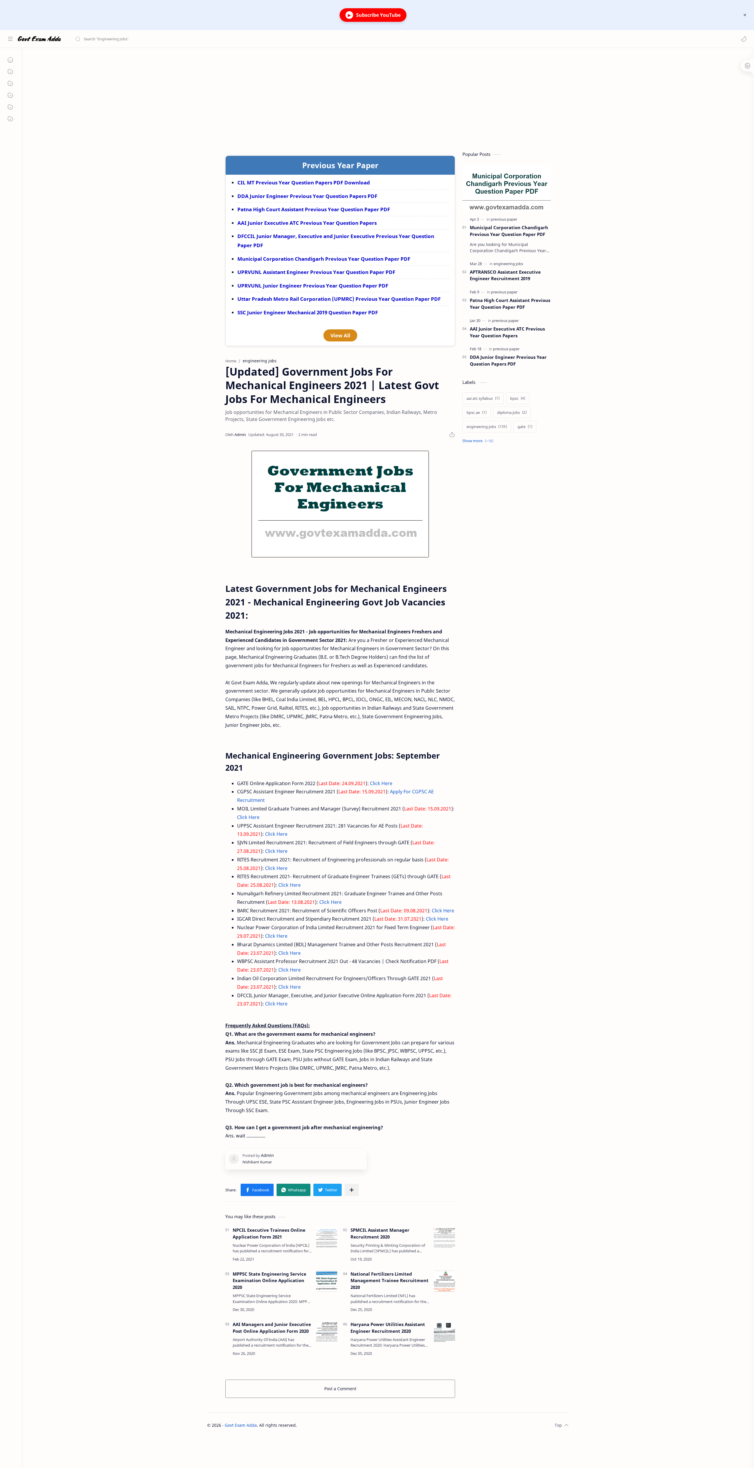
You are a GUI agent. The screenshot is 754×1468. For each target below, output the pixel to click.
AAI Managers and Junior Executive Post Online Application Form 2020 (272, 1327)
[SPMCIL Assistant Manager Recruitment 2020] (444, 1237)
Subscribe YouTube (374, 15)
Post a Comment (340, 1388)
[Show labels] (479, 441)
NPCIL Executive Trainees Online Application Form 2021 (269, 1233)
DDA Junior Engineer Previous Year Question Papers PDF (307, 196)
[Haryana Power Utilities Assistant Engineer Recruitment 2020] (444, 1331)
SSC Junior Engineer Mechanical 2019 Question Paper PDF (307, 312)
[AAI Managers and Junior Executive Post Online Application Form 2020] (326, 1331)
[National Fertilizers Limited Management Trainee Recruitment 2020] (444, 1281)
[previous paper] (504, 219)
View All (340, 335)
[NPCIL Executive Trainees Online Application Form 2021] (326, 1237)
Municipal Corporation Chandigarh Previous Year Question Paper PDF (323, 258)
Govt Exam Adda (241, 1425)
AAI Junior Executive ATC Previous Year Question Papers (307, 222)
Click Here (381, 783)
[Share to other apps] (352, 1190)
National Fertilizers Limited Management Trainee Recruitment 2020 (389, 1280)
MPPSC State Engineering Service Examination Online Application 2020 (269, 1280)
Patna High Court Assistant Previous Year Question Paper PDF (313, 209)
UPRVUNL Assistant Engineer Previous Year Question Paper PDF (316, 272)
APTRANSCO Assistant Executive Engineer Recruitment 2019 (505, 275)
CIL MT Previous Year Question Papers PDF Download (303, 182)
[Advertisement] (383, 98)
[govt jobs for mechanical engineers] (340, 504)
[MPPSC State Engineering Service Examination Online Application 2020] (326, 1281)
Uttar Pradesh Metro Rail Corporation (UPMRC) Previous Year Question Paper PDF (339, 298)
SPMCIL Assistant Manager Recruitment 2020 (379, 1233)
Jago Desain (336, 1425)
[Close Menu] (745, 15)
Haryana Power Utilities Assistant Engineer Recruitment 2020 (387, 1327)
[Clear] (167, 39)
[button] (743, 38)
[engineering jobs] (508, 263)
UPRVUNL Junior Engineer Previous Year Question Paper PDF (312, 285)
